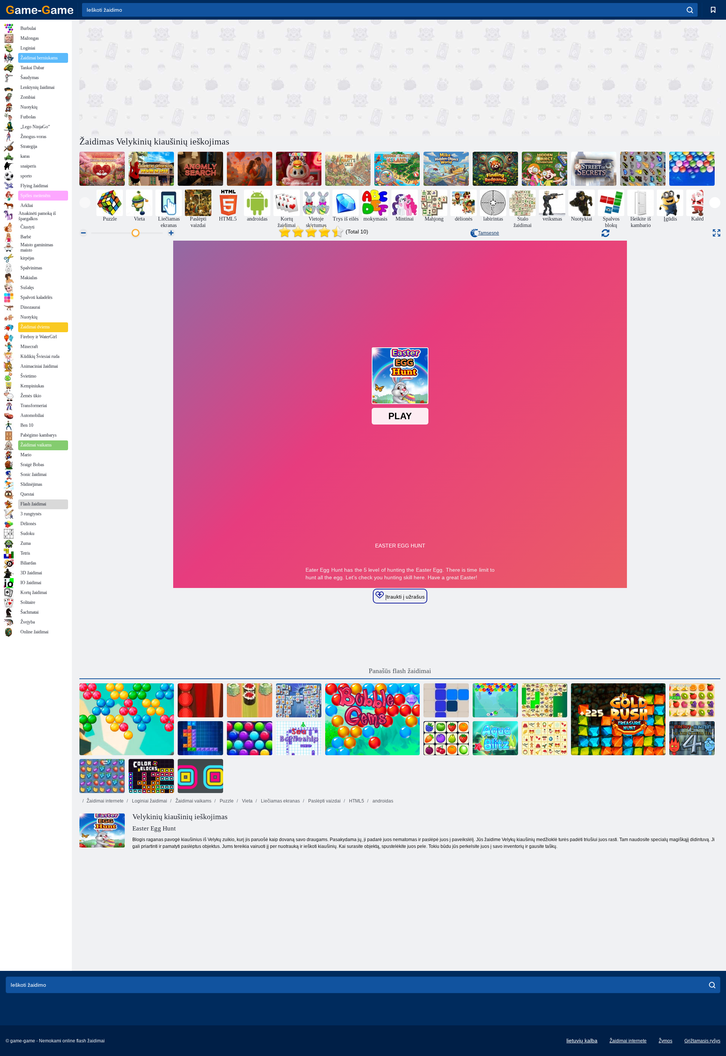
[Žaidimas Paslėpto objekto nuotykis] (544, 169)
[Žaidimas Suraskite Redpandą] (495, 169)
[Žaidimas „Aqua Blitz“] (495, 738)
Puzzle (226, 801)
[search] (690, 10)
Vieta (247, 801)
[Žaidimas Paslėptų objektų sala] (397, 169)
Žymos (665, 1041)
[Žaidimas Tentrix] (200, 738)
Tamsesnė (488, 233)
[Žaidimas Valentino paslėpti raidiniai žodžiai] (102, 169)
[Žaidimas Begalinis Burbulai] (692, 169)
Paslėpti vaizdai (324, 801)
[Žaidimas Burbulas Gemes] (372, 719)
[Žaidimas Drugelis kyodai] (643, 169)
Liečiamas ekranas (280, 801)
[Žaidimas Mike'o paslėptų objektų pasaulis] (446, 169)
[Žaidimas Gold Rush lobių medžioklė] (618, 719)
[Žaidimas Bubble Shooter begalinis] (126, 719)
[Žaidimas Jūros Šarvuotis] (298, 738)
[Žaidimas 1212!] (446, 700)
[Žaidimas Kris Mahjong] (544, 700)
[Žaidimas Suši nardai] (249, 700)
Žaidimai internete (105, 801)
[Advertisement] (239, 77)
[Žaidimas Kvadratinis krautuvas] (200, 776)
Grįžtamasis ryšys (702, 1041)
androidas (382, 801)
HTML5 (356, 801)
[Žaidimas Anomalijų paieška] (200, 169)
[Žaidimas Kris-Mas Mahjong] (544, 738)
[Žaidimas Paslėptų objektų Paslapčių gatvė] (593, 169)
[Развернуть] (716, 232)
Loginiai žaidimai (149, 801)
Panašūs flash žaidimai (400, 671)
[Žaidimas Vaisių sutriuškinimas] (102, 776)
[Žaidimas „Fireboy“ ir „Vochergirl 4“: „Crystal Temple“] (692, 738)
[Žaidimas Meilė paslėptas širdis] (249, 169)
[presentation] (84, 202)
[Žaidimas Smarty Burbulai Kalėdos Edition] (249, 738)
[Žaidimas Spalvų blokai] (151, 776)
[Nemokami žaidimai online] (40, 10)
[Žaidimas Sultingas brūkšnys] (692, 700)
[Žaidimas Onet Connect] (446, 738)
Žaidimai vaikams (192, 801)
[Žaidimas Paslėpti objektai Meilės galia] (151, 169)
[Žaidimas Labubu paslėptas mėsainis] (298, 169)
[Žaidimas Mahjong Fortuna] (298, 700)
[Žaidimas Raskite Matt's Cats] (348, 169)
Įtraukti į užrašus (404, 597)
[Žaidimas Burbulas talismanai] (495, 700)
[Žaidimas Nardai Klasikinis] (200, 700)
